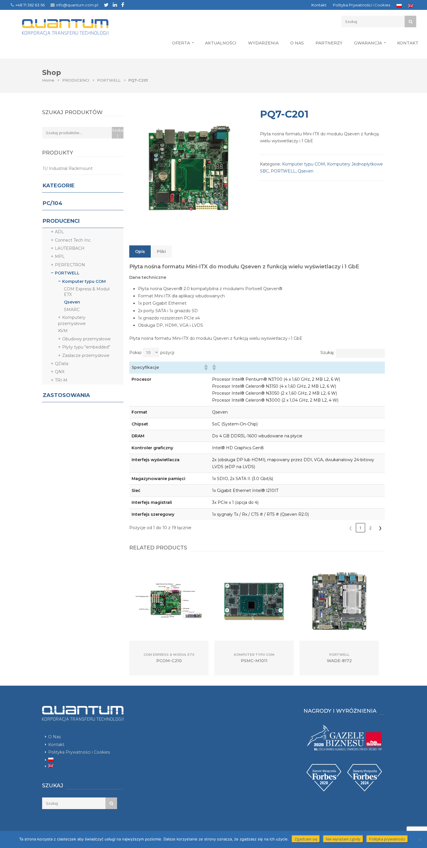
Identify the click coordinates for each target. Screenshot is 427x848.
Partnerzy (328, 43)
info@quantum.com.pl (77, 5)
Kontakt (318, 5)
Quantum (65, 27)
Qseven (305, 171)
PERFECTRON (70, 264)
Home (48, 80)
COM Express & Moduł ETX (87, 291)
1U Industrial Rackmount (68, 168)
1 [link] (360, 528)
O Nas (297, 43)
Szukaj (117, 132)
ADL (59, 231)
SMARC (72, 309)
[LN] (115, 4)
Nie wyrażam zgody (343, 839)
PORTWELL (109, 80)
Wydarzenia (263, 43)
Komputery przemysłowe (72, 320)
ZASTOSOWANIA (66, 395)
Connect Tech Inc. (73, 240)
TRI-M (61, 380)
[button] (205, 367)
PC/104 (52, 203)
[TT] (106, 4)
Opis (140, 251)
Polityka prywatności (387, 839)
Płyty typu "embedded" (86, 347)
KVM (63, 330)
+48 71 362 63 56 (30, 5)
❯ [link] (380, 528)
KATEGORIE (59, 185)
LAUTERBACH (70, 248)
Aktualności (220, 43)
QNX (59, 371)
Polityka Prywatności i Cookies (361, 5)
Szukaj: (327, 352)
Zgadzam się (306, 839)
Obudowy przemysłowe (86, 339)
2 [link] (370, 528)
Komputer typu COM (303, 164)
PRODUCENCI (75, 80)
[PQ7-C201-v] (188, 167)
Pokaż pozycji (151, 352)
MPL (60, 256)
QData (61, 363)
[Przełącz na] (399, 6)
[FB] (122, 4)
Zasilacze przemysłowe (86, 355)
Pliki (161, 251)
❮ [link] (350, 528)
